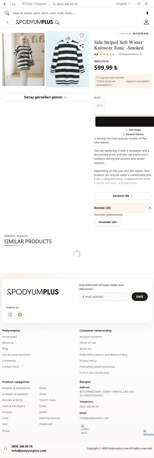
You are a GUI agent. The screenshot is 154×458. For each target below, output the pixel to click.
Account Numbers (91, 336)
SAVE (139, 297)
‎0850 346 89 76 (89, 406)
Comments (9, 360)
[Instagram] (10, 315)
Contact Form (10, 366)
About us (8, 342)
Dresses (7, 412)
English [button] (122, 4)
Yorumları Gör (107, 222)
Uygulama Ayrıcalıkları (137, 81)
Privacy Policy (88, 360)
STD (99, 106)
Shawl (6, 431)
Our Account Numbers (16, 354)
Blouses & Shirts (12, 400)
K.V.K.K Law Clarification (94, 372)
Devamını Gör (121, 196)
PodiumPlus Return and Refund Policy (103, 354)
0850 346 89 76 (67, 4)
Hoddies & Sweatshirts (16, 388)
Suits (5, 418)
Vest (5, 424)
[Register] (146, 4)
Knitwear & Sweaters (15, 394)
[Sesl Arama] (147, 13)
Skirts (42, 394)
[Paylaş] (82, 46)
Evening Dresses (49, 418)
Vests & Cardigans (13, 406)
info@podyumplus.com (94, 418)
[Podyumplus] (36, 291)
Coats (42, 406)
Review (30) (102, 208)
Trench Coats (47, 400)
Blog (5, 348)
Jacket (43, 412)
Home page (9, 336)
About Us (85, 348)
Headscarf (45, 424)
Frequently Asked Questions (97, 366)
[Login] (138, 4)
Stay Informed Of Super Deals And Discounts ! (101, 287)
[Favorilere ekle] (82, 36)
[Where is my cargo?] (13, 4)
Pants (42, 388)
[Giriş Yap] (146, 22)
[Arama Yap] (7, 13)
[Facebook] (20, 315)
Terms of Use (88, 342)
